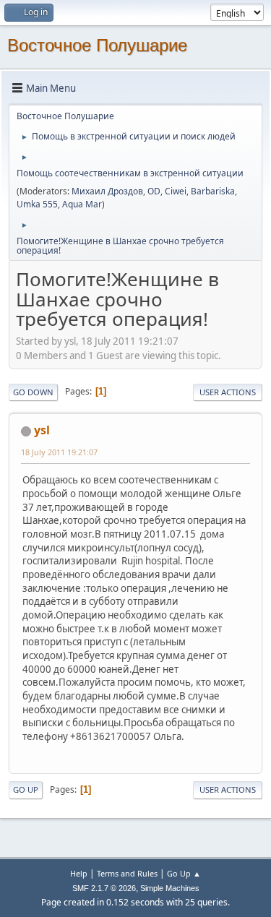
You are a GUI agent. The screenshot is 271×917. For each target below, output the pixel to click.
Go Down (33, 392)
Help (78, 873)
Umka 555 (37, 204)
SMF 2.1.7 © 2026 (104, 888)
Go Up (25, 789)
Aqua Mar (82, 204)
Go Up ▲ (184, 873)
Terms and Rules (127, 873)
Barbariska (213, 191)
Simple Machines (169, 888)
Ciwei (175, 191)
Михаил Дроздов (107, 191)
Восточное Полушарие (97, 45)
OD (153, 191)
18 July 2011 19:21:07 (59, 452)
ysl (42, 430)
